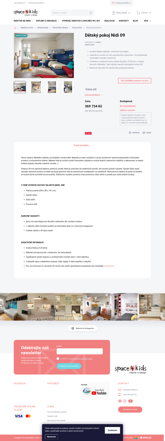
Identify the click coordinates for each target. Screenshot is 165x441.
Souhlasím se (76, 359)
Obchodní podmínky (36, 3)
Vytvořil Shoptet (127, 438)
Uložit (89, 133)
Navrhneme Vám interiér (56, 420)
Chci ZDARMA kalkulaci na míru (134, 81)
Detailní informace (92, 95)
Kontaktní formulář (130, 409)
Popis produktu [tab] (81, 145)
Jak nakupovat (19, 3)
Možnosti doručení (127, 110)
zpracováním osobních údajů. (82, 359)
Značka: (89, 45)
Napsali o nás (52, 416)
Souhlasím (112, 430)
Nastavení (51, 437)
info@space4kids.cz (130, 390)
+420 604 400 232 (130, 395)
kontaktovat (109, 266)
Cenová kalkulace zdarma (57, 412)
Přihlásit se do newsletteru (69, 366)
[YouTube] (130, 400)
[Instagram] (125, 400)
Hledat (90, 13)
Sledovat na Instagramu (85, 328)
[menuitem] (24, 20)
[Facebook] (120, 400)
